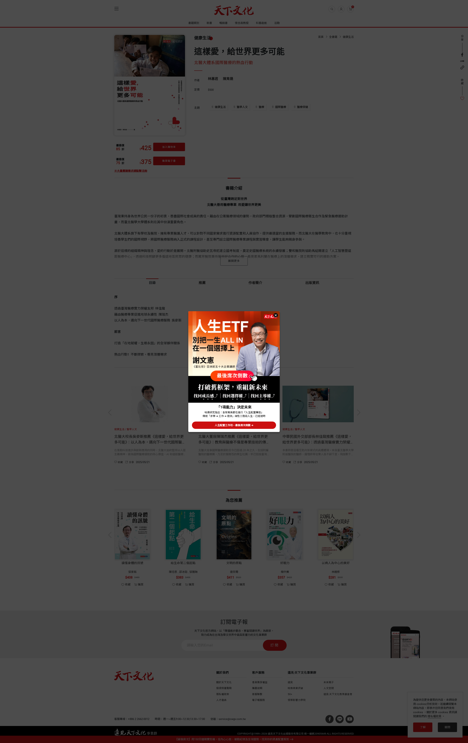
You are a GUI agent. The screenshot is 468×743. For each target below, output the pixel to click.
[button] (275, 315)
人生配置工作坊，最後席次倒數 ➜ (234, 425)
